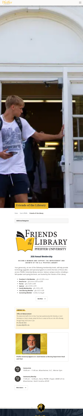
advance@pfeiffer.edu (23, 325)
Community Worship (29, 377)
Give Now (40, 299)
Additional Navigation (22, 221)
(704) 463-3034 (22, 323)
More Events (19, 388)
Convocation (27, 368)
